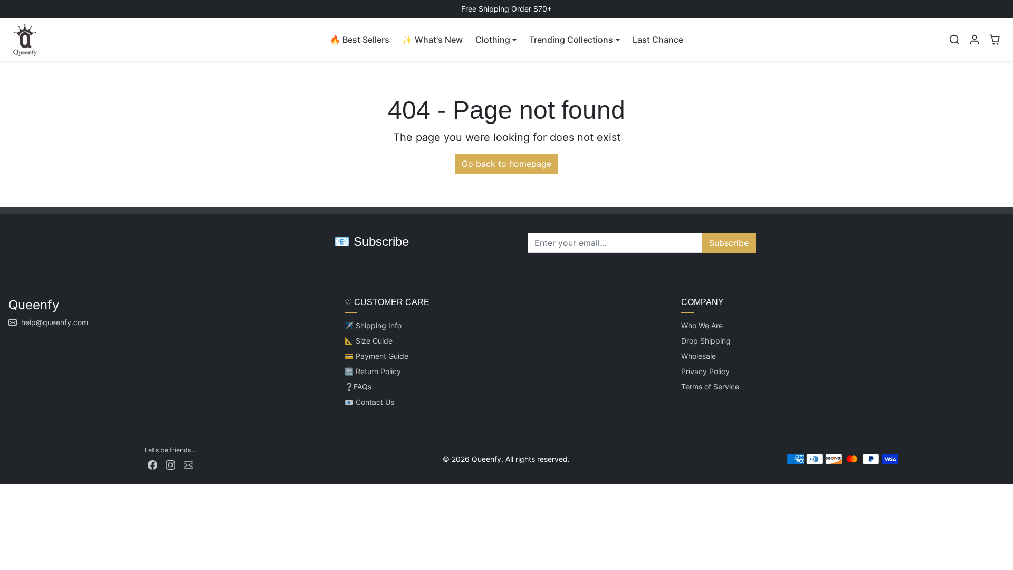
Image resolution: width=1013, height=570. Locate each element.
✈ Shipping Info (373, 325)
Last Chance (658, 39)
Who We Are (702, 325)
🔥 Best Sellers (359, 39)
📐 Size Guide (369, 340)
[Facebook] (152, 464)
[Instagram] (170, 464)
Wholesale (698, 356)
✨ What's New (432, 39)
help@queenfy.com (54, 322)
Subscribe (729, 243)
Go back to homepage (506, 163)
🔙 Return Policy (373, 371)
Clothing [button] (492, 39)
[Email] (188, 464)
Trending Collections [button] (571, 39)
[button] (954, 40)
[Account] (974, 40)
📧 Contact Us (369, 401)
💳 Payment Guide (376, 356)
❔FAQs (358, 386)
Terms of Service (710, 386)
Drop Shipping (706, 340)
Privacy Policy (705, 371)
